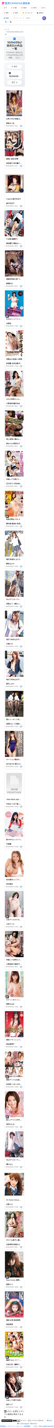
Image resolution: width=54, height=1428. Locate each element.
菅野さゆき (10, 1004)
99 (16, 8)
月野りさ (9, 1204)
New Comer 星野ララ (14, 1280)
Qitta (50, 1420)
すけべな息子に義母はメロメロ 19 (19, 1240)
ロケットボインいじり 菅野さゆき (19, 1000)
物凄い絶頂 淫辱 (12, 159)
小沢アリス (10, 924)
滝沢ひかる (10, 1124)
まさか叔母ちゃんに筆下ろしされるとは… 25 (23, 399)
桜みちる (9, 443)
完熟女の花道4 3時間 (14, 359)
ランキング (28, 13)
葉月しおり (10, 684)
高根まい (16, 243)
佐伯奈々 (9, 1084)
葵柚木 (14, 524)
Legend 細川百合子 (13, 199)
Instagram (25, 1424)
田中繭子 (16, 163)
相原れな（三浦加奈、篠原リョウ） (19, 724)
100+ (25, 8)
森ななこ (18, 764)
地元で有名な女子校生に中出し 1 (18, 679)
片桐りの (9, 644)
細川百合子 (10, 203)
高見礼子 (16, 443)
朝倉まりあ (10, 123)
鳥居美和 (20, 524)
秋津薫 (8, 363)
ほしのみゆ (17, 1084)
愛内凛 (8, 524)
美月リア (9, 1404)
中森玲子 (16, 964)
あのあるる (10, 764)
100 (7, 13)
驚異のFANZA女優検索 (17, 3)
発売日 (41, 13)
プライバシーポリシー (15, 1426)
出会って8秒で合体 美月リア (17, 1400)
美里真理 (9, 1324)
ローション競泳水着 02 (15, 759)
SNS (7, 18)
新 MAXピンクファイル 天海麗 (17, 839)
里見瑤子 (9, 163)
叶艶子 (21, 363)
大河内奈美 (17, 483)
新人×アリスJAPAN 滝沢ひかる (18, 1120)
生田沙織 (15, 363)
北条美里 (9, 1244)
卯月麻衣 (9, 884)
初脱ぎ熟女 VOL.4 (13, 519)
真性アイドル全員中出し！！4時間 (19, 1080)
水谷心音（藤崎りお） (14, 1364)
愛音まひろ (10, 564)
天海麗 (8, 844)
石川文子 (9, 483)
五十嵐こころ (18, 804)
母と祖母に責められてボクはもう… (19, 439)
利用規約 (3, 1426)
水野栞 (8, 323)
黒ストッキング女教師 (14, 719)
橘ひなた (9, 1164)
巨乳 (16, 13)
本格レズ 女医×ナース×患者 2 (17, 479)
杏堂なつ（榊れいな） (14, 604)
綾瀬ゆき (9, 283)
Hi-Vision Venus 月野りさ (16, 1200)
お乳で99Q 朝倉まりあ (14, 119)
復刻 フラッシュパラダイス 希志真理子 (20, 1040)
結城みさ (16, 1244)
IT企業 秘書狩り (12, 239)
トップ (6, 29)
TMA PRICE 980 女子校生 (16, 799)
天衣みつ (9, 804)
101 (34, 8)
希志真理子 (10, 1044)
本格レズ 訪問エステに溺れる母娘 (19, 960)
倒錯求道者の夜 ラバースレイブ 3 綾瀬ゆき (22, 279)
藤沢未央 (16, 403)
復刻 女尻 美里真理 (13, 1320)
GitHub (34, 1424)
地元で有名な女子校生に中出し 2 (18, 639)
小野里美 (9, 403)
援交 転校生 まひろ (13, 559)
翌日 (13, 82)
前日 (15, 66)
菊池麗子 (9, 243)
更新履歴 (27, 1426)
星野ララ (9, 1284)
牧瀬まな (23, 964)
